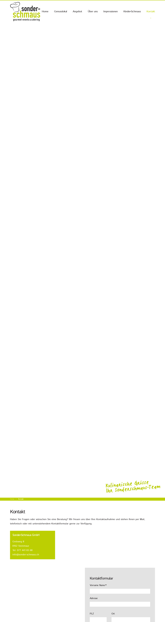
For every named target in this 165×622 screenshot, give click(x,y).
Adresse (94, 598)
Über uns (93, 11)
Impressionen (110, 11)
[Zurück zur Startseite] (25, 11)
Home (45, 11)
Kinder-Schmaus (132, 11)
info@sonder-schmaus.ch (25, 554)
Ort (113, 613)
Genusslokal (60, 11)
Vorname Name (98, 585)
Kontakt (151, 11)
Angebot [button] (77, 11)
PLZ (92, 613)
